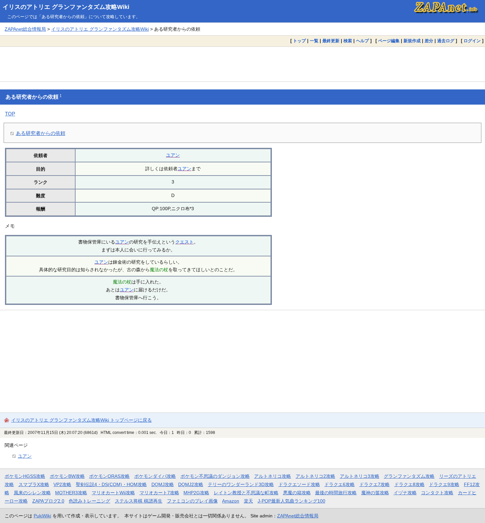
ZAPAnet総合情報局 (25, 29)
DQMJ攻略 (162, 484)
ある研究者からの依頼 (40, 133)
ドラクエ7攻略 (374, 484)
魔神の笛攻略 (375, 492)
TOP (10, 113)
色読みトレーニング (89, 501)
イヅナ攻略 (405, 492)
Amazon (230, 501)
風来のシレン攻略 (32, 492)
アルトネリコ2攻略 (315, 476)
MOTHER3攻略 (71, 492)
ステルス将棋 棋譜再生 (138, 501)
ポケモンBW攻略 (67, 476)
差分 (429, 40)
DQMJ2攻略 (190, 484)
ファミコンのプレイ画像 (192, 501)
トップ (299, 40)
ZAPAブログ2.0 (48, 501)
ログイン (472, 40)
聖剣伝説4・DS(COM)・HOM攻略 (111, 484)
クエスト (184, 242)
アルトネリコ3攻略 (359, 476)
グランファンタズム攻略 (409, 476)
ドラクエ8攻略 (409, 484)
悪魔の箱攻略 (297, 492)
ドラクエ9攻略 (444, 484)
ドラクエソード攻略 (299, 484)
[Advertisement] (242, 64)
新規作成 (412, 40)
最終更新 (331, 40)
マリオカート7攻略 (159, 492)
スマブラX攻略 (33, 484)
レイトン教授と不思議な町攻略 (246, 492)
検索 (347, 40)
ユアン (173, 155)
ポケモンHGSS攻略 (25, 476)
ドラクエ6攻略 (339, 484)
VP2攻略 (62, 484)
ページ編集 (389, 40)
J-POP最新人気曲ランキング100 (291, 501)
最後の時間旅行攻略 (336, 492)
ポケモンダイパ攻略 (155, 476)
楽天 (248, 501)
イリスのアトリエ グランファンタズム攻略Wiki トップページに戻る (81, 420)
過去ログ (445, 40)
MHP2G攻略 (196, 492)
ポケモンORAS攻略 (109, 476)
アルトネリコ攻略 (272, 476)
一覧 (314, 40)
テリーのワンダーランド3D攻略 (241, 484)
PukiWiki (42, 515)
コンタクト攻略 (437, 492)
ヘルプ (362, 40)
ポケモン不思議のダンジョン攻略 (215, 476)
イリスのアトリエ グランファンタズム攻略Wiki (66, 7)
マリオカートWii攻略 (113, 492)
